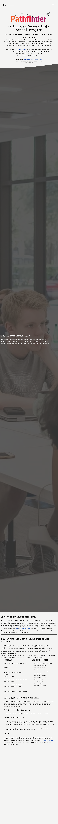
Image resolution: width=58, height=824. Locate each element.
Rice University (20, 49)
